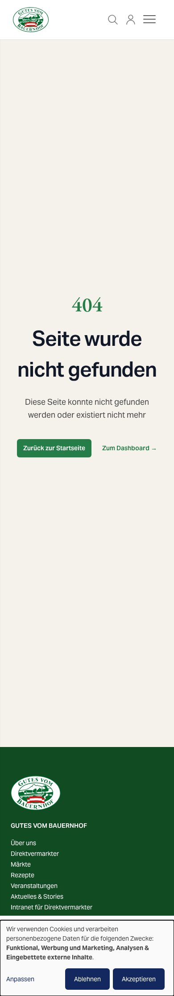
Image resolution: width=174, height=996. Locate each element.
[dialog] (87, 958)
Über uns (23, 843)
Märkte (21, 864)
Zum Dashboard (129, 448)
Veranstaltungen (34, 886)
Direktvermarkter (35, 854)
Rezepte (22, 875)
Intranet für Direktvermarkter (51, 907)
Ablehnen (87, 979)
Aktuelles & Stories (37, 896)
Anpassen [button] (20, 979)
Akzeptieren (139, 979)
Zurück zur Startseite (54, 448)
